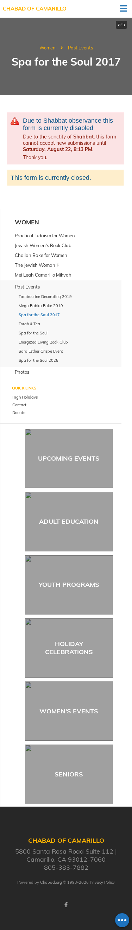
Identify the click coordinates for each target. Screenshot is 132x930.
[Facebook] (66, 904)
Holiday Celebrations (69, 648)
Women (47, 47)
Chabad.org (51, 882)
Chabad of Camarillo (35, 8)
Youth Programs (69, 585)
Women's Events (68, 711)
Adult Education (69, 521)
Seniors (69, 774)
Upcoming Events (69, 458)
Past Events (80, 47)
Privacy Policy (102, 882)
